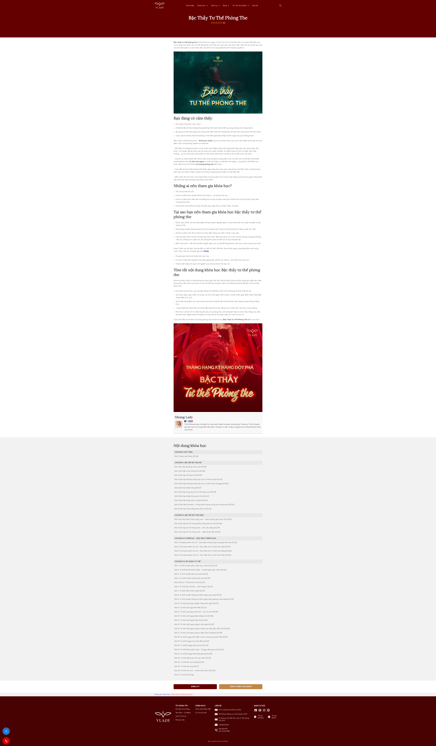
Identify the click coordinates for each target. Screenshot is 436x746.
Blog (225, 6)
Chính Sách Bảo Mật (203, 709)
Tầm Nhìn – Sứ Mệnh (183, 713)
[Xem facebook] (255, 710)
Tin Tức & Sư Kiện (239, 6)
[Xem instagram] (264, 710)
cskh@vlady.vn (224, 725)
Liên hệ (255, 6)
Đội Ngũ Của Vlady (183, 709)
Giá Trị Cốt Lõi (181, 716)
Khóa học (202, 6)
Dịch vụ (214, 6)
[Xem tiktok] (268, 710)
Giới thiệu (190, 6)
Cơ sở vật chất (201, 713)
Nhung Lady (184, 417)
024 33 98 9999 (224, 731)
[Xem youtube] (260, 710)
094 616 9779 (223, 729)
